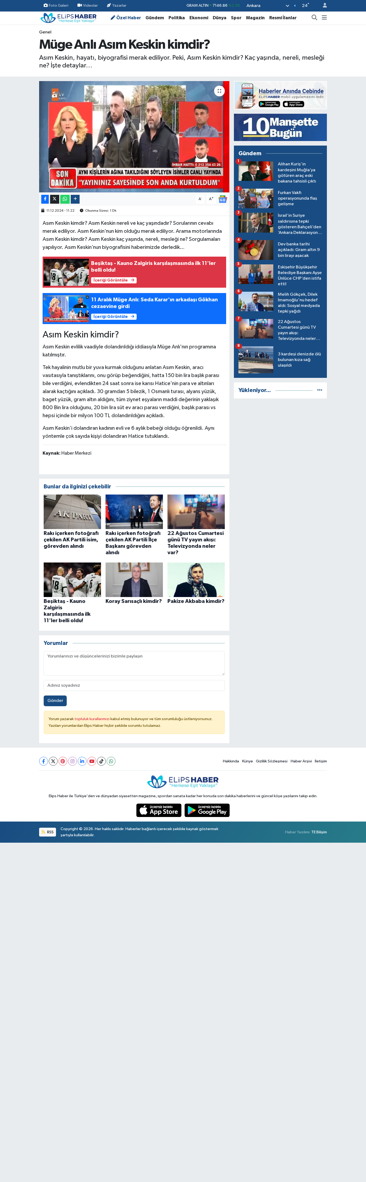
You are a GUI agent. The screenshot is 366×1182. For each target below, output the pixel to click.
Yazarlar (119, 5)
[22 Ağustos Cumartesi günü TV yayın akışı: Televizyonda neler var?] (196, 511)
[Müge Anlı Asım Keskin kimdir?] (134, 136)
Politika (177, 18)
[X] (53, 761)
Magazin (255, 18)
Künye (247, 761)
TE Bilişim (319, 832)
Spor (236, 18)
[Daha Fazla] (75, 199)
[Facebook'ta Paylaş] (45, 199)
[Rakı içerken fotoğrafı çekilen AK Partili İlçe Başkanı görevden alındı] (134, 511)
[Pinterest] (62, 761)
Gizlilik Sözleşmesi (271, 761)
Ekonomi (198, 18)
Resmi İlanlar (283, 18)
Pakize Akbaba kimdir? (196, 601)
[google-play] (207, 810)
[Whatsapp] (111, 761)
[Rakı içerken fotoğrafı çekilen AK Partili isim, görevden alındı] (72, 511)
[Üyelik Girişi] (322, 6)
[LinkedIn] (82, 761)
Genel (45, 32)
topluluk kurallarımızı (92, 719)
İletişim (321, 761)
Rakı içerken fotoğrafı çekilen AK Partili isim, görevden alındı (71, 540)
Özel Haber (128, 18)
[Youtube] (91, 761)
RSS (50, 832)
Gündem (154, 18)
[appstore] (159, 810)
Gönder (55, 700)
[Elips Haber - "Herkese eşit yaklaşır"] (68, 17)
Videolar (90, 5)
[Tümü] (319, 390)
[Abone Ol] (222, 199)
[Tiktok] (101, 761)
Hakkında (231, 761)
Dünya (219, 18)
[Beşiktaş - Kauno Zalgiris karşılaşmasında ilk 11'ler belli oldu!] (72, 579)
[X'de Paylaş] (54, 199)
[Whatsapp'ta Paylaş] (65, 199)
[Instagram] (72, 761)
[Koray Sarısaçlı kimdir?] (134, 579)
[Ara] (314, 17)
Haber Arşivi (301, 761)
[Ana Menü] (324, 17)
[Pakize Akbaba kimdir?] (196, 579)
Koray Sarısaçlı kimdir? (134, 601)
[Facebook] (43, 761)
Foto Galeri (58, 5)
